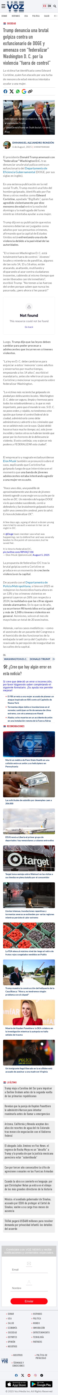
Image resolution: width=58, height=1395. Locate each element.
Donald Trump (40, 658)
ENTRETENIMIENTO (41, 1333)
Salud (46, 16)
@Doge (9, 533)
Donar (4, 16)
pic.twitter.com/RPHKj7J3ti (18, 551)
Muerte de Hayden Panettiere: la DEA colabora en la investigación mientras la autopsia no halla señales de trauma (29, 1031)
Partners (37, 1342)
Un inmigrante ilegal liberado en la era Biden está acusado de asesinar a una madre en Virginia (28, 1070)
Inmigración (39, 1328)
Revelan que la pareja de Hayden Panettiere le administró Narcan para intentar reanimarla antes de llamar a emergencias (28, 1110)
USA (26, 16)
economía (12, 1328)
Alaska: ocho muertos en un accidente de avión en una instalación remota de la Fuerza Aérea (30, 719)
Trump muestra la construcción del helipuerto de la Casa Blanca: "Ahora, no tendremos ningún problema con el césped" (29, 991)
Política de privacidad (41, 1357)
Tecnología (38, 1337)
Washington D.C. (15, 658)
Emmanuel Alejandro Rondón (33, 142)
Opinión (11, 1342)
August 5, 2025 (41, 554)
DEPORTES (12, 1337)
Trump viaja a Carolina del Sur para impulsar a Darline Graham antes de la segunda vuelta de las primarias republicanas (28, 1092)
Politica (35, 16)
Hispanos (16, 16)
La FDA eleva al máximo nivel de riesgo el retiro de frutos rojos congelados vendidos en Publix (29, 953)
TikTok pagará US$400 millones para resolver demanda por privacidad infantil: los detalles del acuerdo (29, 1225)
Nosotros (12, 1346)
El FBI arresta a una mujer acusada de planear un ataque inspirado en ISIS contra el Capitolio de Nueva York (31, 699)
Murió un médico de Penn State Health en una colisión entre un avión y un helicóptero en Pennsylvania (27, 763)
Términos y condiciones (18, 1364)
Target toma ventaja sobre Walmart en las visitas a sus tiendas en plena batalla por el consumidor (29, 876)
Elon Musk (10, 461)
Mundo (36, 1323)
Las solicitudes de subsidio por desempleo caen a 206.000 (28, 802)
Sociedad (11, 24)
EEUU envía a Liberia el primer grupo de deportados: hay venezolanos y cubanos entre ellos (29, 839)
